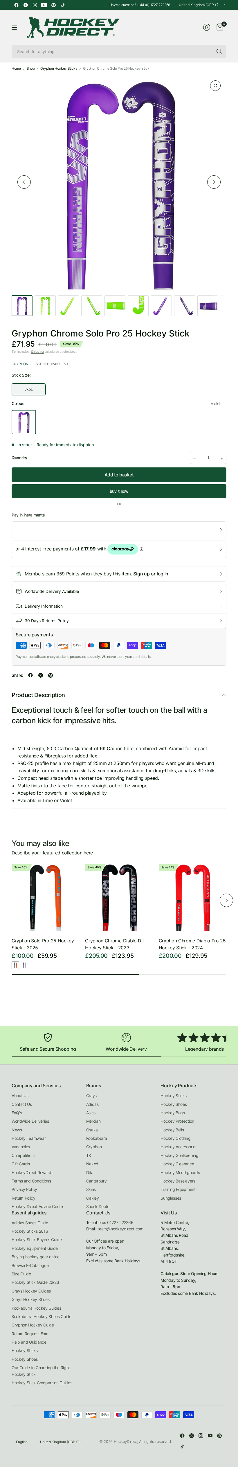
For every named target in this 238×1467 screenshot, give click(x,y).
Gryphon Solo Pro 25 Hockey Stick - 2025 (43, 944)
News (17, 1129)
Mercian (93, 1121)
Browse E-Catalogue (30, 1265)
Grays (91, 1095)
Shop (31, 68)
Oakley (92, 1198)
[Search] (219, 51)
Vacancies (21, 1146)
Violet (23, 422)
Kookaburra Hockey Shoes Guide (41, 1316)
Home (16, 68)
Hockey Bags (173, 1112)
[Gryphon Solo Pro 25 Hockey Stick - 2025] (45, 897)
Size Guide (21, 1273)
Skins (91, 1189)
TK (88, 1155)
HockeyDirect (125, 1441)
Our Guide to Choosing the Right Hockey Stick (41, 1370)
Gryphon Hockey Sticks (58, 68)
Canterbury (96, 1180)
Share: (17, 675)
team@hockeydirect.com (120, 1228)
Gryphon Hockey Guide (33, 1324)
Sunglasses (171, 1198)
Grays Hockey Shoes (30, 1299)
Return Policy (23, 1198)
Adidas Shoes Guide (30, 1222)
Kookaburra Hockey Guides (36, 1308)
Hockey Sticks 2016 (30, 1231)
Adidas (92, 1104)
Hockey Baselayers (178, 1180)
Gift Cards (21, 1163)
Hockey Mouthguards (180, 1172)
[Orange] (15, 965)
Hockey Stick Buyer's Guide (37, 1239)
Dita (89, 1172)
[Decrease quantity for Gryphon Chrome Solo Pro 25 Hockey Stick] (194, 458)
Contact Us (22, 1104)
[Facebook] (16, 5)
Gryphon (20, 364)
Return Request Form (31, 1333)
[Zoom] (215, 85)
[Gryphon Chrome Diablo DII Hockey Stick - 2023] (119, 897)
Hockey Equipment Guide (35, 1248)
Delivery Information (44, 606)
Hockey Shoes (174, 1104)
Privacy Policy (24, 1189)
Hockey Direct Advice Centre (38, 1206)
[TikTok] (62, 5)
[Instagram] (34, 5)
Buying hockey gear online (35, 1256)
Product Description (38, 695)
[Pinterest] (53, 5)
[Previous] (24, 182)
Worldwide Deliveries (30, 1121)
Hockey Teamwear (29, 1138)
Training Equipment (178, 1189)
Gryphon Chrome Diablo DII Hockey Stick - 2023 (114, 944)
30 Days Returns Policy (47, 620)
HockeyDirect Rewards (32, 1172)
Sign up (141, 574)
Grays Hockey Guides (31, 1290)
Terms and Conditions (31, 1180)
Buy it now (119, 491)
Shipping (37, 352)
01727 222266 (120, 1222)
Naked (92, 1163)
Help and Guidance (29, 1342)
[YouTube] (44, 5)
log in (162, 574)
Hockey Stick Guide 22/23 (35, 1282)
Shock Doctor (98, 1206)
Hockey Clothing (175, 1138)
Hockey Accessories (179, 1146)
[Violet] (24, 965)
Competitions (23, 1155)
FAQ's (17, 1112)
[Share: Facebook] (30, 675)
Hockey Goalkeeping (179, 1155)
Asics (90, 1112)
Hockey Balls (172, 1129)
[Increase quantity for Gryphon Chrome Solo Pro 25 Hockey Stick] (221, 458)
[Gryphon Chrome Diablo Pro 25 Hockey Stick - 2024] (192, 897)
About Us (20, 1095)
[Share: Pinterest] (50, 675)
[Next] (214, 182)
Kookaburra (96, 1138)
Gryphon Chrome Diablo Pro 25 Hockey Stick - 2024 (192, 944)
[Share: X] (40, 675)
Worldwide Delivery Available (52, 591)
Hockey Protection (177, 1121)
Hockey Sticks (174, 1095)
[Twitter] (25, 5)
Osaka (92, 1129)
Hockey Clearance (177, 1163)
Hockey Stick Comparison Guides (42, 1382)
